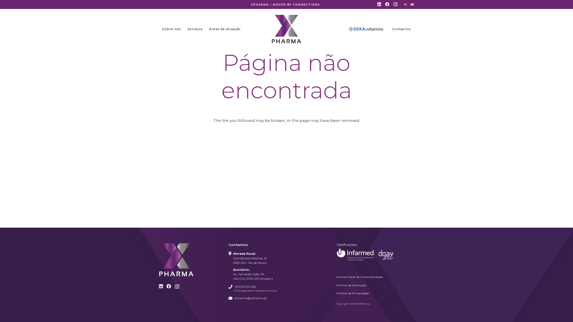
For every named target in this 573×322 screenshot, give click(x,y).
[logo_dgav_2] (386, 254)
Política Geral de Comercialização (360, 277)
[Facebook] (387, 4)
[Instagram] (395, 4)
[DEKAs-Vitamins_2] (366, 29)
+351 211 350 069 (245, 286)
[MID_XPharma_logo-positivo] (286, 29)
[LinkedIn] (379, 4)
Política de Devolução (352, 285)
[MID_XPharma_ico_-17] (355, 254)
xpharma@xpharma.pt (250, 298)
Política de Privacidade (353, 293)
